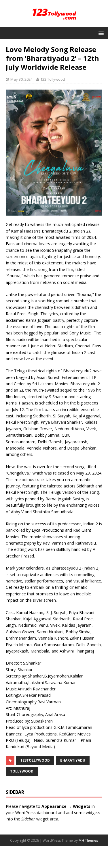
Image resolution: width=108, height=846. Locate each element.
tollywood (21, 771)
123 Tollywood (52, 79)
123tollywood (35, 760)
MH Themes (88, 840)
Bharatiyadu (72, 760)
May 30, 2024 (21, 79)
